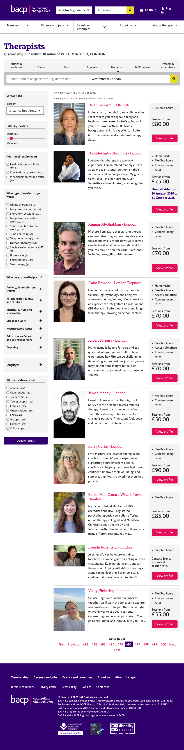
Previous (74, 644)
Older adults (21, 392)
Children (18, 428)
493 (103, 644)
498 (146, 644)
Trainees (18, 397)
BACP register (142, 68)
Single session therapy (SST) (27, 249)
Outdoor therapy (23, 243)
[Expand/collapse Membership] (28, 25)
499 (154, 644)
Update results (26, 440)
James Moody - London (107, 393)
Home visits (20, 255)
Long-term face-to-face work (24, 219)
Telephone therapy (25, 238)
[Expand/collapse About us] (135, 25)
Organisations (22, 410)
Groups (18, 419)
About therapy (163, 25)
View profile (164, 138)
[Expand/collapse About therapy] (176, 25)
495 (120, 644)
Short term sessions (26, 213)
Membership (15, 25)
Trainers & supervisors (168, 67)
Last (117, 650)
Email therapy (21, 259)
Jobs (67, 68)
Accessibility (69, 687)
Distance (12, 134)
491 (85, 644)
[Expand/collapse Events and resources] (105, 27)
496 (129, 644)
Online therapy (23, 204)
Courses (92, 68)
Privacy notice (48, 687)
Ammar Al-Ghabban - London (112, 224)
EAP (16, 415)
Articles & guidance (16, 67)
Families (18, 424)
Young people (22, 401)
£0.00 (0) (151, 10)
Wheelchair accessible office (27, 178)
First (61, 644)
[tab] (25, 289)
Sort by (11, 103)
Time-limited (21, 234)
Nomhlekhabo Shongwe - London (115, 153)
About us (126, 25)
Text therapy (20, 264)
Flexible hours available (24, 166)
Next (172, 644)
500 (163, 644)
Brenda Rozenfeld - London (110, 547)
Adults (17, 388)
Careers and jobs (52, 25)
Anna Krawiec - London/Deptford (114, 283)
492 (94, 644)
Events (41, 68)
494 (111, 644)
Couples (18, 406)
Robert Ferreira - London (108, 340)
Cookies (86, 687)
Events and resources (84, 27)
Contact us (102, 687)
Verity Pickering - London (109, 590)
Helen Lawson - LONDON (109, 105)
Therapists (117, 68)
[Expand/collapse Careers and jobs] (67, 25)
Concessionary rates (26, 172)
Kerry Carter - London (105, 446)
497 (137, 644)
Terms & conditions (22, 687)
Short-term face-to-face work (24, 227)
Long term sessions (25, 209)
